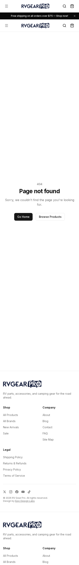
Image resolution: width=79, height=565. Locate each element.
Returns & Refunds (14, 463)
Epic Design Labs (25, 501)
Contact (47, 427)
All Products (10, 415)
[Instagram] (10, 491)
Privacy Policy (12, 469)
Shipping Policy (13, 457)
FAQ (45, 433)
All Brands (9, 421)
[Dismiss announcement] (74, 16)
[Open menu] (6, 6)
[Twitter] (4, 491)
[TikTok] (29, 491)
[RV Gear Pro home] (35, 6)
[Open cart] (72, 6)
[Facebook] (16, 491)
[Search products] (64, 6)
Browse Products (50, 216)
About (46, 415)
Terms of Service (14, 475)
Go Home (23, 216)
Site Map (48, 439)
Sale (6, 433)
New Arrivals (11, 427)
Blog (45, 421)
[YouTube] (23, 491)
